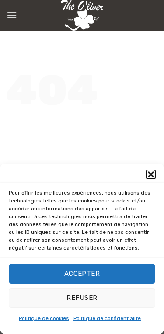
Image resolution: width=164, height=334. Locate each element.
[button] (151, 174)
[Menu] (12, 15)
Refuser (81, 298)
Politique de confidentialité (107, 318)
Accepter (82, 274)
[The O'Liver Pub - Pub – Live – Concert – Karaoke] (82, 15)
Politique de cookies (44, 318)
